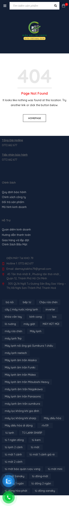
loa (54, 316)
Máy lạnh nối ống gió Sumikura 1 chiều (29, 345)
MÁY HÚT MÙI (51, 324)
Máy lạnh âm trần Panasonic (23, 396)
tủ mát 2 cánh (13, 461)
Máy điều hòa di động (19, 425)
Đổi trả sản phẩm (13, 202)
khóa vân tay (13, 316)
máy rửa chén (13, 331)
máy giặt (29, 324)
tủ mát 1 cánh (13, 454)
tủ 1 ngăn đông (14, 440)
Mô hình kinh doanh (14, 207)
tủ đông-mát (40, 476)
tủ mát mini (55, 469)
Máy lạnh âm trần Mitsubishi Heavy (27, 382)
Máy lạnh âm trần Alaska (21, 360)
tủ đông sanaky (45, 490)
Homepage (34, 118)
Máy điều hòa (52, 418)
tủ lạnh (9, 432)
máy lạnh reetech (16, 353)
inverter (50, 309)
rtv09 (45, 425)
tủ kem (36, 440)
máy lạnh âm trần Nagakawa (24, 389)
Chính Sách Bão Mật (14, 244)
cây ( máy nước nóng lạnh (21, 309)
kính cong (36, 316)
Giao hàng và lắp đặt (15, 240)
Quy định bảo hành (14, 192)
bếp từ (27, 302)
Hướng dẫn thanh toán (16, 235)
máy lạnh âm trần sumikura (22, 403)
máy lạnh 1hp (13, 338)
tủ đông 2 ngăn (41, 483)
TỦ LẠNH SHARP (32, 432)
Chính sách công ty (14, 197)
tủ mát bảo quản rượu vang (22, 469)
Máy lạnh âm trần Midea (20, 374)
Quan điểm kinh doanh (16, 229)
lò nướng (10, 324)
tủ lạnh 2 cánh (14, 447)
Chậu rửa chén (48, 302)
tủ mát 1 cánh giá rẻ (42, 454)
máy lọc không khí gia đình (22, 411)
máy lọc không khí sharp (20, 418)
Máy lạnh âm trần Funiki (20, 367)
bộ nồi (10, 302)
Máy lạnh (35, 331)
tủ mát (35, 447)
